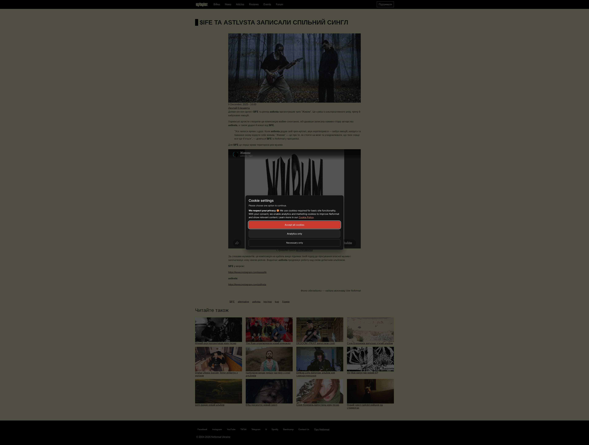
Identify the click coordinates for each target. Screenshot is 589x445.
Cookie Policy (306, 217)
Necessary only (294, 242)
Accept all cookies (294, 224)
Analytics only (294, 233)
